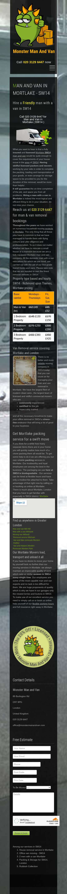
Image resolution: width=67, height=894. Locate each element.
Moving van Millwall (21, 534)
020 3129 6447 (33, 62)
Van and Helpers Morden (23, 546)
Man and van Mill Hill (22, 529)
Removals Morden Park (23, 549)
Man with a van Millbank (23, 532)
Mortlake (44, 496)
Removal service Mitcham (24, 537)
